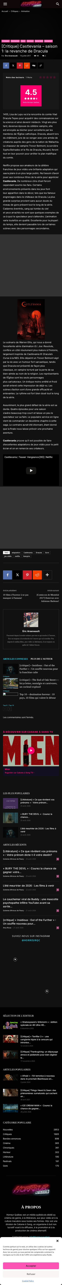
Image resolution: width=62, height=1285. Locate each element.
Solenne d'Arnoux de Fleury (13, 859)
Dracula (39, 552)
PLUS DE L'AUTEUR (42, 659)
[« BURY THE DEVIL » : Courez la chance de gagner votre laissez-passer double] (10, 818)
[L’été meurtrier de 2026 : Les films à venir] (10, 832)
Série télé (39, 41)
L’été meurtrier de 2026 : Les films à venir (28, 885)
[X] (13, 66)
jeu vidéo (8, 556)
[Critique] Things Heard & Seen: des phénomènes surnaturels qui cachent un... (38, 1093)
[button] (57, 1240)
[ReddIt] (27, 66)
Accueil (5, 11)
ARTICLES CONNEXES (15, 659)
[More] (47, 574)
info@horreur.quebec (39, 1237)
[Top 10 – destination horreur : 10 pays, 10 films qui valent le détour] (10, 698)
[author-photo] (31, 627)
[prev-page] (5, 709)
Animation (25, 11)
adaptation (16, 552)
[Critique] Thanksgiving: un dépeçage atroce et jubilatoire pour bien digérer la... (39, 1054)
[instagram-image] (15, 959)
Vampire (26, 556)
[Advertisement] (31, 265)
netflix (17, 556)
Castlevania (28, 552)
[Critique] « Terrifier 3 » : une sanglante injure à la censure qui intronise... (36, 1039)
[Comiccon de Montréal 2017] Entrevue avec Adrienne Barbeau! (48, 598)
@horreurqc (31, 940)
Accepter (31, 1265)
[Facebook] (6, 66)
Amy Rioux (7, 928)
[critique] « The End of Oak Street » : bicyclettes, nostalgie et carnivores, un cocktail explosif (39, 683)
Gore (23, 41)
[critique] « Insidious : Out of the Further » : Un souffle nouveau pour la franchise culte (39, 669)
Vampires (48, 41)
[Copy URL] (41, 66)
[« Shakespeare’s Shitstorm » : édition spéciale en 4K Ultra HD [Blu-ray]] (10, 1025)
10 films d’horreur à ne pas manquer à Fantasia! (15, 596)
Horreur (30, 41)
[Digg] (34, 66)
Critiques (14, 11)
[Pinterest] (20, 66)
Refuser (31, 1274)
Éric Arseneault (11, 56)
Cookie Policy (28, 1281)
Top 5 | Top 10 (8, 705)
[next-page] (10, 709)
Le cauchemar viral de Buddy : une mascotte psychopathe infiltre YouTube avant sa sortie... (30, 903)
